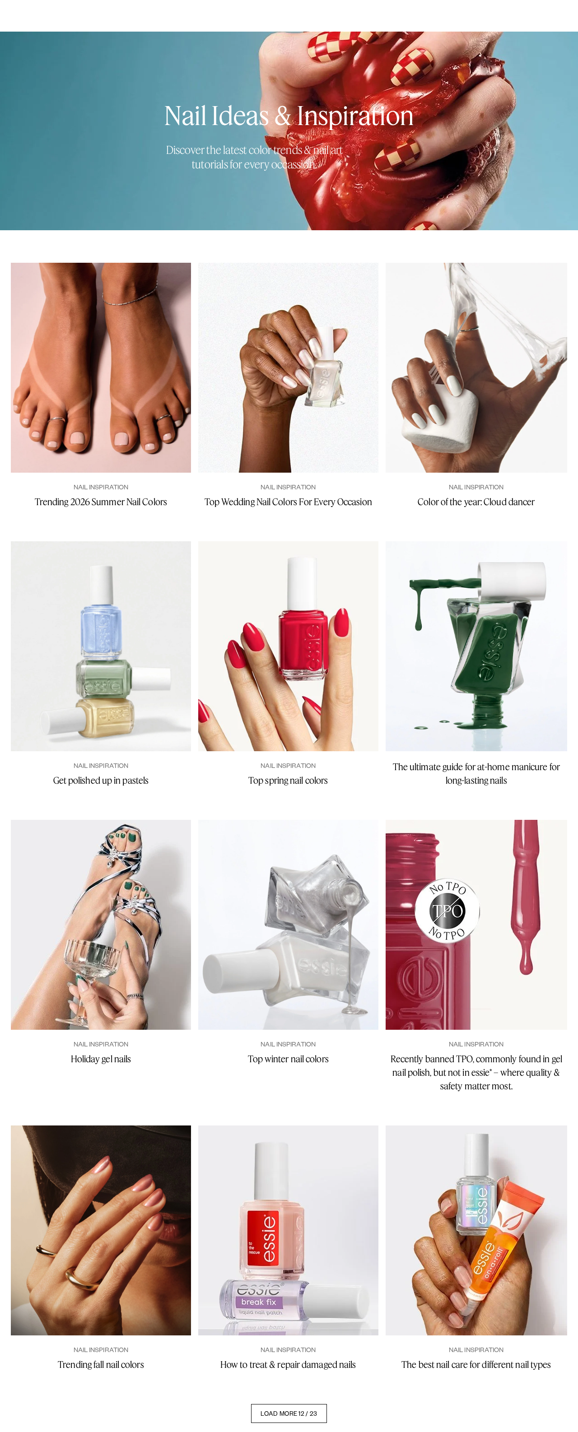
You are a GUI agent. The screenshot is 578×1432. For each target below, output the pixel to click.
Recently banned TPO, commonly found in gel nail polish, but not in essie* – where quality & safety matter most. (476, 1072)
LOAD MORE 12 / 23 (289, 1413)
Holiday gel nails (101, 1059)
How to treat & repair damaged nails (288, 1364)
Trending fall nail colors (101, 1364)
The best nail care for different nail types (476, 1364)
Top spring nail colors (288, 780)
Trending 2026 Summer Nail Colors (101, 501)
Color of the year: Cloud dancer (476, 501)
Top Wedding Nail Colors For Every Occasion (288, 501)
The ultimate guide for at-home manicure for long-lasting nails (476, 773)
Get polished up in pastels (101, 780)
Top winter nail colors (288, 1059)
